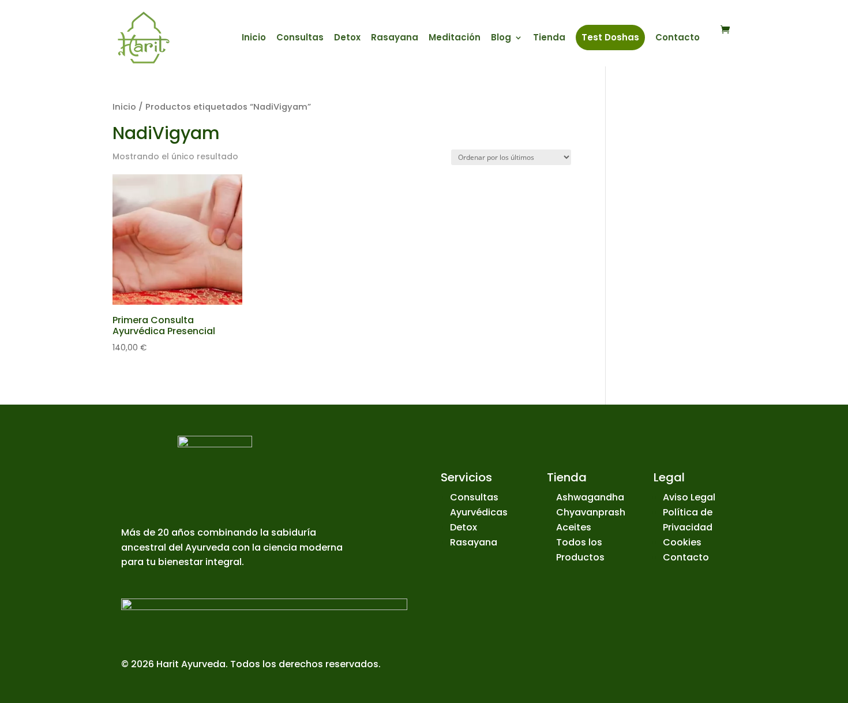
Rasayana (394, 38)
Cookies (682, 542)
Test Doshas (610, 37)
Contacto (677, 38)
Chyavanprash (590, 512)
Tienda (549, 38)
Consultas (300, 38)
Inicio (254, 38)
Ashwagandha (590, 497)
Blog (501, 38)
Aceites (573, 527)
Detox (347, 38)
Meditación (455, 38)
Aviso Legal (689, 497)
